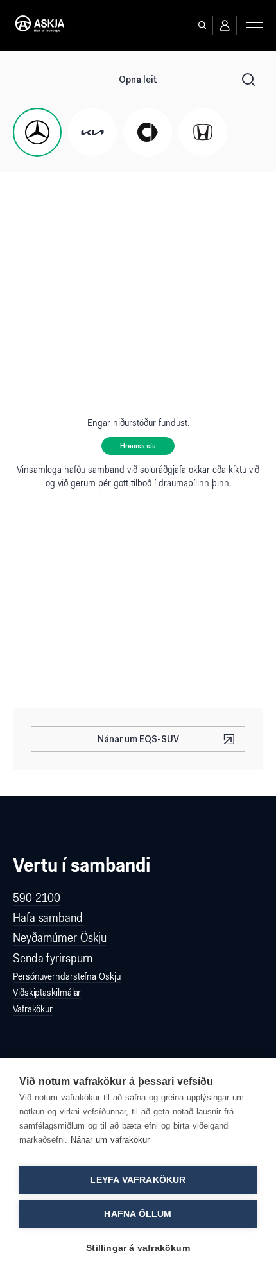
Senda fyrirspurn (52, 958)
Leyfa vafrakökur (137, 1180)
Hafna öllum (137, 1214)
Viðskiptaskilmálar (47, 992)
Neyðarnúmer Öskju (59, 937)
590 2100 (36, 897)
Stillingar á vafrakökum (138, 1248)
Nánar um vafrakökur (110, 1140)
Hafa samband (48, 917)
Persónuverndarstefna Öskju (67, 976)
